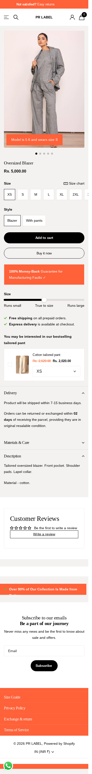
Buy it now (44, 253)
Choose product (10, 365)
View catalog (7, 17)
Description (12, 456)
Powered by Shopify (59, 750)
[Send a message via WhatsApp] (8, 766)
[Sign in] (72, 17)
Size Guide (12, 703)
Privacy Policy (15, 714)
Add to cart (44, 238)
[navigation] (36, 154)
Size (44, 183)
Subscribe (44, 672)
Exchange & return (18, 725)
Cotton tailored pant (46, 355)
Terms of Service (16, 736)
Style (8, 209)
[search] (15, 17)
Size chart (76, 183)
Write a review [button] (44, 534)
